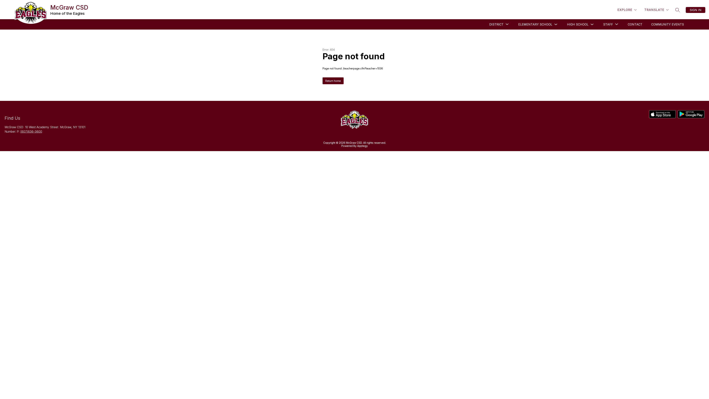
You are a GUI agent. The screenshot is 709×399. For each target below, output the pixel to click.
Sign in (695, 10)
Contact (635, 24)
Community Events (667, 24)
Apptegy (362, 145)
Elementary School (535, 24)
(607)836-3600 (31, 131)
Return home (333, 80)
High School (577, 24)
